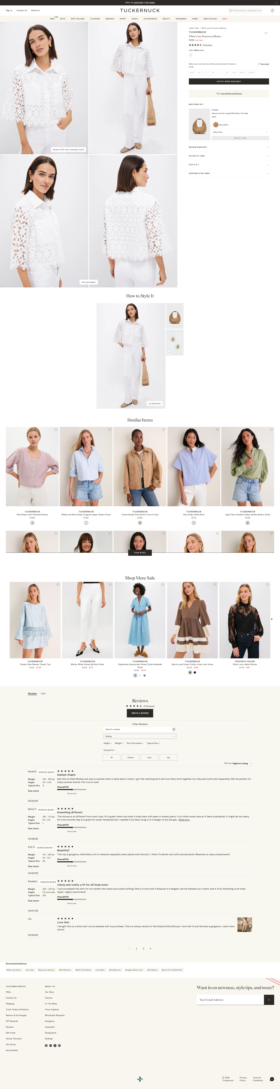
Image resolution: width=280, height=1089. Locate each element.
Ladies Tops (194, 28)
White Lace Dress (14, 970)
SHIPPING (138, 2)
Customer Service (16, 986)
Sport (123, 19)
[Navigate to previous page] (129, 948)
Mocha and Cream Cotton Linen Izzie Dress (192, 664)
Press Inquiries (52, 1009)
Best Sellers (78, 19)
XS (199, 72)
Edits (62, 19)
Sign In (9, 10)
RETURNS (150, 2)
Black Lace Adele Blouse (245, 664)
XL (227, 72)
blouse (130, 757)
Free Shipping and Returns (231, 93)
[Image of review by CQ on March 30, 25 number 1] (244, 924)
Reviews (10, 1027)
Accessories (150, 19)
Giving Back (50, 1032)
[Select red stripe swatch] (32, 523)
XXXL (242, 72)
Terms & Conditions (258, 1079)
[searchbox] (137, 729)
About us (50, 986)
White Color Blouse (83, 970)
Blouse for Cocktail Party (172, 970)
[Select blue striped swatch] (86, 523)
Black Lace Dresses (46, 970)
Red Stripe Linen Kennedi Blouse (32, 514)
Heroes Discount (14, 1038)
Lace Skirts (100, 970)
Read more (184, 819)
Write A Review (140, 713)
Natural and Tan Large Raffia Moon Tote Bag (230, 113)
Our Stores (11, 1044)
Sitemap (49, 1038)
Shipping (10, 1003)
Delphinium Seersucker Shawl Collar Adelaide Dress (140, 666)
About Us (35, 10)
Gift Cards (10, 1032)
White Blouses (65, 970)
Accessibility (12, 1050)
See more (33, 790)
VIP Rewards (12, 1021)
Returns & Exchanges (16, 1015)
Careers (48, 997)
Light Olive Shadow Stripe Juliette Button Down (247, 514)
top (168, 757)
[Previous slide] (11, 660)
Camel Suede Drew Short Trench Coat (140, 514)
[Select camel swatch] (140, 523)
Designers (181, 19)
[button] (267, 32)
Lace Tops (30, 970)
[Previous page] (254, 296)
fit (112, 757)
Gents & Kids (210, 19)
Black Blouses (115, 970)
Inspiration (50, 1027)
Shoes (135, 19)
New (52, 18)
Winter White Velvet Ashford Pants (87, 664)
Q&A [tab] (43, 693)
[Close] (276, 3)
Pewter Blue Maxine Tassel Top (35, 664)
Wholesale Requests (55, 1015)
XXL (234, 72)
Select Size (240, 138)
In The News (51, 1003)
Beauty (166, 19)
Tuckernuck (197, 32)
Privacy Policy (243, 1079)
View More (140, 553)
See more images (89, 282)
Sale (224, 19)
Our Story (49, 992)
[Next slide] (59, 660)
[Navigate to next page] (150, 948)
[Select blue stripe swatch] (194, 523)
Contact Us (21, 10)
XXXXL (251, 72)
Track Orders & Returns (17, 1009)
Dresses (110, 19)
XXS (192, 72)
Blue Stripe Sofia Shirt (193, 514)
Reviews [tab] (32, 693)
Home (195, 19)
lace (149, 757)
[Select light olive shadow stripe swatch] (247, 523)
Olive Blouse (152, 970)
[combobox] (140, 736)
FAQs (8, 992)
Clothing (95, 19)
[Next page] (261, 296)
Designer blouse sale (134, 970)
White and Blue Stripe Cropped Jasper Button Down (86, 514)
